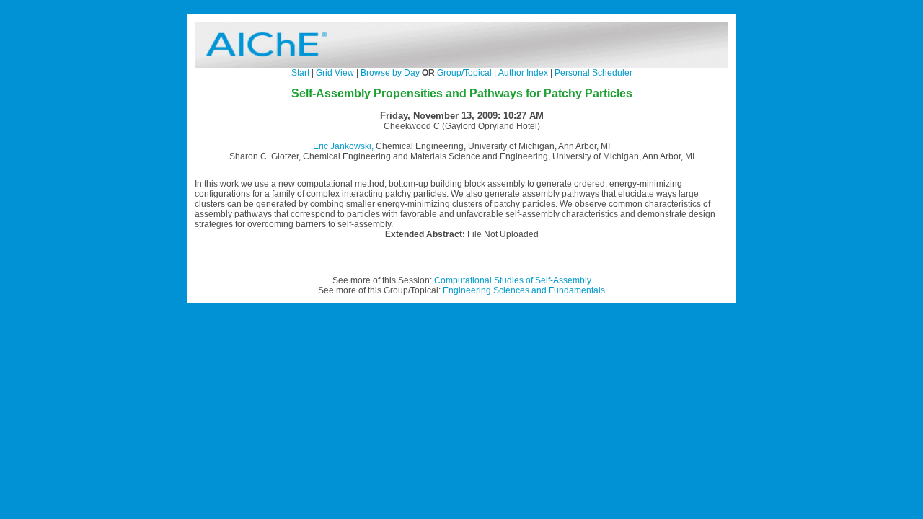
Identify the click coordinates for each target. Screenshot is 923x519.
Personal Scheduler (593, 73)
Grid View (335, 73)
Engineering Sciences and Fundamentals (524, 290)
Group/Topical (464, 73)
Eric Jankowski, (343, 146)
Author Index (523, 73)
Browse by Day (390, 73)
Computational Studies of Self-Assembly (512, 280)
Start (300, 73)
